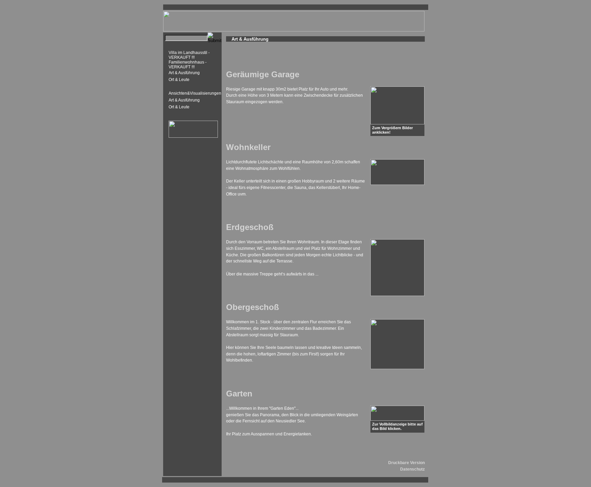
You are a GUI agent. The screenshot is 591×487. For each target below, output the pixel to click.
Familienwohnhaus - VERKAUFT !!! (188, 64)
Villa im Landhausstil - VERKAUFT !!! (189, 55)
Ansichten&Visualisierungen (195, 93)
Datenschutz (412, 469)
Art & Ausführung (184, 72)
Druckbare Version (406, 462)
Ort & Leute (179, 79)
